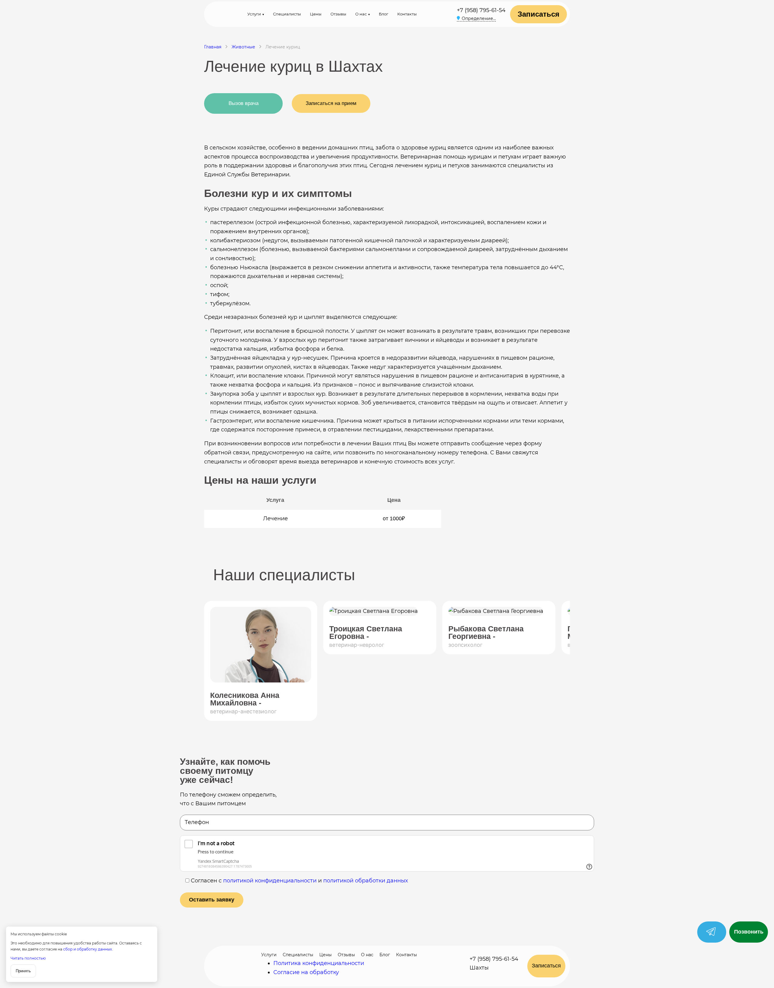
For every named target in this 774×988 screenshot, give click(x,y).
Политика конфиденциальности (318, 963)
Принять (23, 971)
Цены (315, 13)
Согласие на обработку (306, 972)
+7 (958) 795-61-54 (481, 10)
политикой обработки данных (365, 880)
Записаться (538, 14)
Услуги (254, 13)
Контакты (407, 13)
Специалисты (287, 13)
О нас (361, 13)
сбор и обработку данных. (88, 949)
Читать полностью (28, 958)
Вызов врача (244, 103)
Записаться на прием (331, 103)
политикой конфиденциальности (270, 880)
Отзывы (338, 13)
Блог (383, 13)
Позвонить (748, 932)
